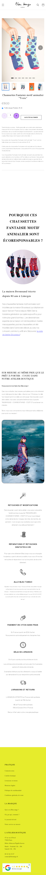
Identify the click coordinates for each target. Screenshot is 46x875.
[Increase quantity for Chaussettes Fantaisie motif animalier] (16, 115)
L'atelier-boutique (10, 776)
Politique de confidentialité (13, 790)
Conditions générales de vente (14, 795)
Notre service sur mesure (12, 824)
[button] (3, 5)
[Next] (40, 47)
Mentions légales (10, 785)
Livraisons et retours (11, 781)
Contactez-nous (9, 771)
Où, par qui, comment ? (12, 814)
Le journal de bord (10, 819)
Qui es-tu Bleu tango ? (12, 810)
